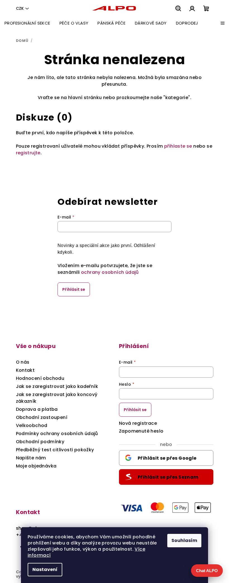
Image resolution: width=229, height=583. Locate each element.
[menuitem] (27, 23)
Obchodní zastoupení (42, 417)
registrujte (28, 153)
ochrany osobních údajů (110, 272)
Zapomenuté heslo (141, 431)
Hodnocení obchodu (40, 378)
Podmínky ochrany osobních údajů (57, 433)
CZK (20, 8)
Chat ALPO (207, 570)
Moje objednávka (36, 466)
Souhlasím (184, 540)
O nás (23, 362)
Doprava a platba (37, 409)
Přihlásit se (73, 289)
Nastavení (45, 569)
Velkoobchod (31, 425)
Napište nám (31, 458)
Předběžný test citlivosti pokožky (55, 450)
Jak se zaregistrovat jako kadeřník (57, 386)
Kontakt (25, 370)
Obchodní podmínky (40, 441)
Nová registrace (138, 423)
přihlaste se (178, 146)
